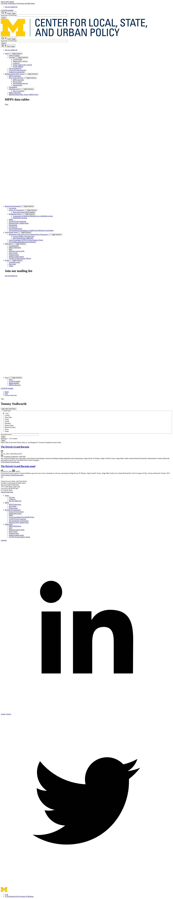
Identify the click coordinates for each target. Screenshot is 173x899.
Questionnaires (17, 85)
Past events (12, 264)
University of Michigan (8, 3)
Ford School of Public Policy (26, 3)
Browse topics (17, 81)
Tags (6, 393)
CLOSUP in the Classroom (17, 221)
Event (7, 419)
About (7, 53)
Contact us (16, 63)
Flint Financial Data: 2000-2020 (23, 238)
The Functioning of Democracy (19, 521)
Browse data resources (16, 78)
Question (8, 423)
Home (7, 392)
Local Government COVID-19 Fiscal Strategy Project (26, 240)
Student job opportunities (17, 72)
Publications (9, 244)
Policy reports (13, 253)
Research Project (10, 427)
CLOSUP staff (17, 59)
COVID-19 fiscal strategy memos (19, 537)
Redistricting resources (20, 218)
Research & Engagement (13, 206)
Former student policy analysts (22, 65)
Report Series (9, 425)
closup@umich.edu (7, 492)
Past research (13, 225)
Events (7, 260)
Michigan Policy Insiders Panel (18, 223)
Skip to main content (7, 2)
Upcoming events (14, 262)
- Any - (7, 413)
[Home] (74, 36)
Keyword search (6, 434)
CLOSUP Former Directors (17, 70)
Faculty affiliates (18, 66)
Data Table (8, 417)
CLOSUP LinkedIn (7, 10)
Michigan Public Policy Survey (15, 74)
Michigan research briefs (16, 251)
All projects (12, 208)
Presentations (13, 87)
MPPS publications (15, 76)
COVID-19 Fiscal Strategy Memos (20, 258)
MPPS (11, 219)
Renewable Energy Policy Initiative (24, 212)
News (7, 377)
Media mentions (14, 383)
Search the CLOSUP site (9, 15)
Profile (7, 421)
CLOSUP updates (14, 381)
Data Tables (12, 506)
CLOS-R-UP (13, 227)
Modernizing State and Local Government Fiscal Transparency (28, 234)
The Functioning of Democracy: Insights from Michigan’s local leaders (31, 230)
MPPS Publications (15, 504)
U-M (6, 894)
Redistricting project (15, 513)
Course (7, 415)
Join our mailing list (11, 7)
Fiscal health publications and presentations (22, 242)
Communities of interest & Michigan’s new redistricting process (33, 216)
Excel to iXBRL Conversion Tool (23, 236)
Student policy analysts (20, 61)
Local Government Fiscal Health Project (21, 517)
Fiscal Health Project (15, 228)
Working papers (14, 255)
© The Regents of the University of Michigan (19, 896)
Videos (11, 266)
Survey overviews (18, 91)
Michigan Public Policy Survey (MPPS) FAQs (23, 94)
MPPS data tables (18, 80)
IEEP (10, 249)
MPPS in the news (15, 385)
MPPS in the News (15, 93)
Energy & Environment (16, 210)
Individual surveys (14, 89)
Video (7, 431)
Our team (12, 57)
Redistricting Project (15, 214)
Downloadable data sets (20, 83)
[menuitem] (88, 7)
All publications (14, 246)
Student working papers (16, 256)
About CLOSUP (14, 55)
